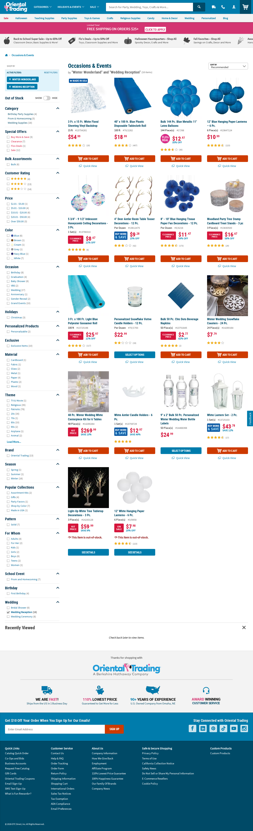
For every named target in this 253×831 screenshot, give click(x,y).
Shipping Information (63, 778)
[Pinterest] (213, 728)
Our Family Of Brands (104, 783)
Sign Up (114, 729)
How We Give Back (102, 758)
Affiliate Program (102, 768)
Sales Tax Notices (61, 793)
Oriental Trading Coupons (20, 778)
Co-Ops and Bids (14, 758)
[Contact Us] (223, 7)
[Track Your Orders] (214, 7)
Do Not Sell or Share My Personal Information (168, 773)
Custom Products (220, 753)
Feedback (250, 419)
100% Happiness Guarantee (107, 778)
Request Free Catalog (17, 768)
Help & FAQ (57, 758)
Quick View (90, 166)
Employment (99, 763)
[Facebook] (192, 728)
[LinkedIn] (203, 728)
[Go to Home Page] (6, 55)
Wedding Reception (23, 86)
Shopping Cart (59, 783)
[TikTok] (223, 728)
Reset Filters (50, 72)
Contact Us (57, 753)
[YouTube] (234, 728)
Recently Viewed (20, 627)
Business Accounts (15, 763)
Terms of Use (149, 758)
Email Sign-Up (13, 783)
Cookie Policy (150, 783)
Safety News (149, 768)
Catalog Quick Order (17, 753)
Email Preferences (61, 808)
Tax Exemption (59, 798)
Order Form (57, 768)
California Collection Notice (158, 763)
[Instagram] (244, 728)
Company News (101, 788)
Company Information (104, 753)
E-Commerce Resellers (155, 778)
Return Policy (58, 773)
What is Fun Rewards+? (18, 793)
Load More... (14, 441)
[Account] (234, 7)
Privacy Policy (150, 753)
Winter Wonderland (24, 79)
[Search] (199, 7)
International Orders (62, 788)
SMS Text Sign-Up (15, 788)
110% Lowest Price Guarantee (109, 773)
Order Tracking (59, 763)
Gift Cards (10, 773)
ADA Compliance (60, 803)
